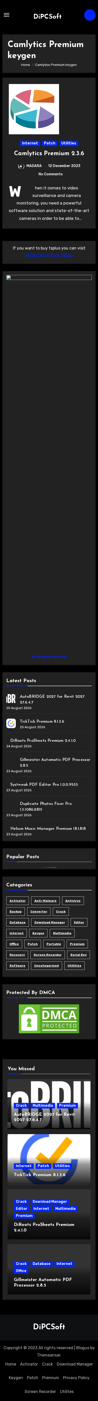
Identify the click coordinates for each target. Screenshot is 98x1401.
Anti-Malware (45, 900)
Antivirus (73, 900)
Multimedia (62, 933)
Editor (79, 922)
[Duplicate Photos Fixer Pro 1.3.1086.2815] (11, 805)
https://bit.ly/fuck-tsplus (49, 255)
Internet (30, 143)
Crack (61, 911)
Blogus (82, 1347)
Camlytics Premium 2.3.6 (49, 154)
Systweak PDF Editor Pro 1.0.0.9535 (44, 785)
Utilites (67, 1391)
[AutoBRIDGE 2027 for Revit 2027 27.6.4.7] (11, 698)
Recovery (17, 955)
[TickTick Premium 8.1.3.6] (11, 723)
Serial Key (78, 955)
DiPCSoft (47, 17)
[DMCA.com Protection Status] (49, 1018)
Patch (49, 143)
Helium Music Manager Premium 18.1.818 (48, 829)
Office (14, 944)
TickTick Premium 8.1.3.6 (42, 722)
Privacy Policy (76, 1377)
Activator (18, 900)
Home (10, 1364)
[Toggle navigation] (7, 15)
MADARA (34, 166)
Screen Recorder (48, 955)
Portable (53, 944)
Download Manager (49, 922)
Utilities (68, 143)
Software (17, 965)
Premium (77, 944)
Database (18, 922)
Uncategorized (46, 965)
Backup (16, 911)
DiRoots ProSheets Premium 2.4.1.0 (43, 741)
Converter (38, 911)
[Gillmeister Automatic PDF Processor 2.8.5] (11, 761)
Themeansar (48, 1355)
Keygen (38, 933)
